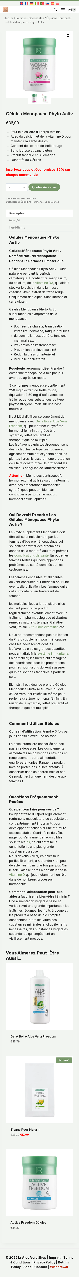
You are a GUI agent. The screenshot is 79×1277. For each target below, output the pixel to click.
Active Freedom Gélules (28, 1222)
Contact (40, 1267)
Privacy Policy (44, 1262)
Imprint (55, 1257)
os (28, 842)
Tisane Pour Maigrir (25, 1129)
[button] (68, 36)
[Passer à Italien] (37, 3)
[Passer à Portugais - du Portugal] (42, 3)
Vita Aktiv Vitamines (43, 627)
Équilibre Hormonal (32, 202)
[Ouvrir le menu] (63, 9)
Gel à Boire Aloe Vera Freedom (33, 1036)
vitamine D (17, 875)
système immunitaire (52, 653)
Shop (28, 1267)
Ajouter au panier (44, 187)
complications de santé (31, 555)
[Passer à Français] (26, 3)
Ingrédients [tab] (17, 227)
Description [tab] (17, 213)
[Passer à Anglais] (21, 3)
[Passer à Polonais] (57, 3)
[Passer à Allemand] (31, 3)
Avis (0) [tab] (14, 220)
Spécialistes (52, 202)
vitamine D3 (44, 283)
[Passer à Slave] (47, 3)
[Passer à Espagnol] (52, 3)
